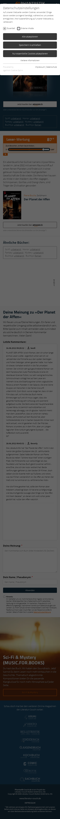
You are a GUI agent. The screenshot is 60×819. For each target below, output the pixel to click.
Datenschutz (51, 67)
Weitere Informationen (30, 60)
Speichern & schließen (30, 44)
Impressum (40, 67)
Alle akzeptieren (30, 36)
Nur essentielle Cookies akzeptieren (30, 53)
